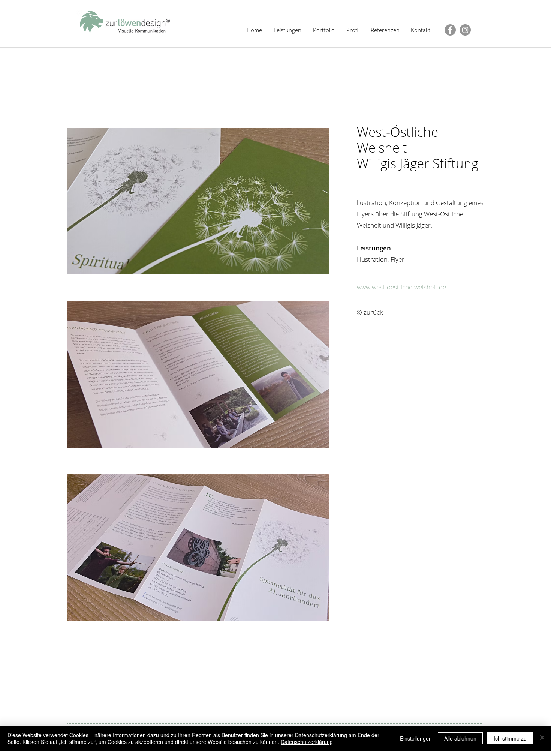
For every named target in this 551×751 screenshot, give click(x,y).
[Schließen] (542, 738)
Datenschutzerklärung (307, 741)
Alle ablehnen (460, 738)
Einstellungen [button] (416, 738)
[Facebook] (450, 30)
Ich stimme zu (510, 738)
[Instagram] (465, 30)
